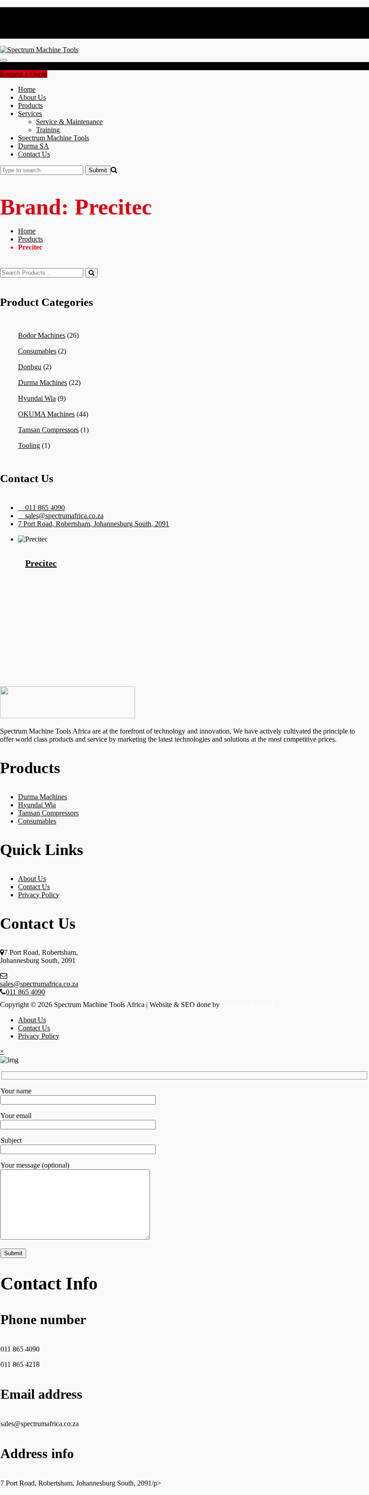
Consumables (37, 351)
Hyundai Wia (37, 398)
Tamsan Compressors (48, 430)
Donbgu (29, 367)
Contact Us (34, 154)
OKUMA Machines (46, 414)
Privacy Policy (38, 895)
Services (30, 113)
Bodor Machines (41, 335)
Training (48, 130)
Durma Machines (42, 382)
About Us (32, 97)
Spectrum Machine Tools (53, 138)
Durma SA (33, 146)
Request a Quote (23, 74)
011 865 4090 (25, 992)
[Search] (91, 273)
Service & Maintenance (69, 121)
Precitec (41, 563)
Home (27, 89)
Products (30, 105)
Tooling (29, 445)
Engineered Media (247, 1004)
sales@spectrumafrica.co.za (39, 984)
